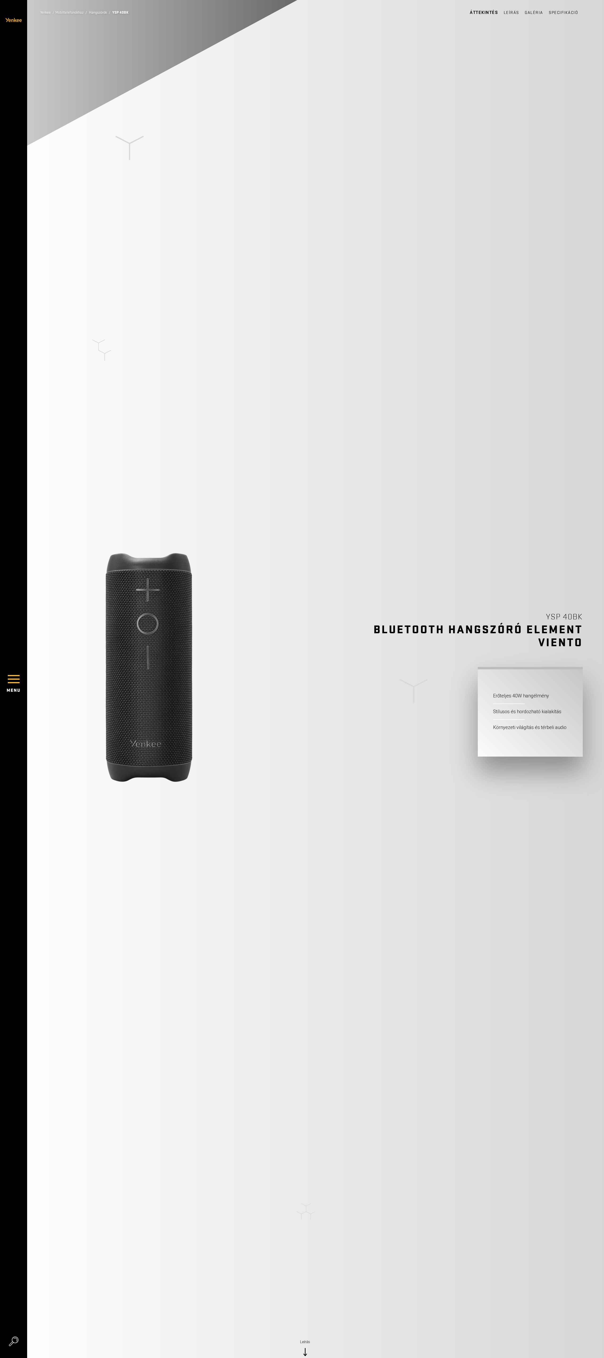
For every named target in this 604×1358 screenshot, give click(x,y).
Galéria (534, 12)
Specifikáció (563, 12)
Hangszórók (98, 12)
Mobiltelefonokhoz (69, 12)
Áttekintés (484, 12)
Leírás (511, 12)
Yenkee (45, 12)
